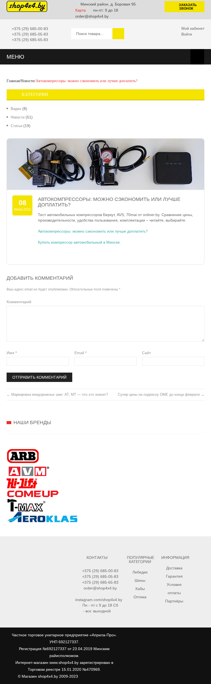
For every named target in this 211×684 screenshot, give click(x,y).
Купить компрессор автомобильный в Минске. (79, 242)
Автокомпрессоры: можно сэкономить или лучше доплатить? (93, 231)
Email (80, 353)
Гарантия (174, 576)
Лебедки (140, 572)
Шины (140, 580)
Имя (12, 353)
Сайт (146, 353)
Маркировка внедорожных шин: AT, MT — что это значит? (57, 394)
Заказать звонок (188, 6)
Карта (80, 10)
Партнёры (174, 601)
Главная (13, 81)
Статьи (16, 126)
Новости (28, 81)
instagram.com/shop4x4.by (98, 599)
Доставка (174, 568)
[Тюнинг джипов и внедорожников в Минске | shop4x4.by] (27, 6)
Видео (16, 109)
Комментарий (19, 302)
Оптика (140, 597)
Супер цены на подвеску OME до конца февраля (161, 394)
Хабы (140, 588)
